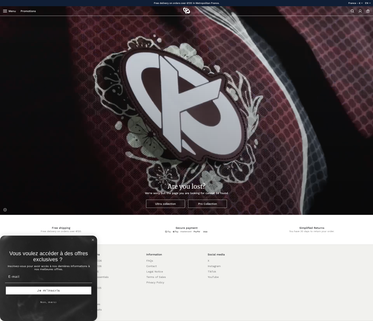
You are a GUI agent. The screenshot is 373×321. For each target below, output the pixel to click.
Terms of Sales (156, 276)
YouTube (213, 276)
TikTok (212, 271)
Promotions (28, 11)
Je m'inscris (48, 290)
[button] (352, 11)
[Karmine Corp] (186, 11)
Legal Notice (154, 271)
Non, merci (48, 302)
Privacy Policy (155, 282)
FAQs (149, 260)
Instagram (214, 266)
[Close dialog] (93, 240)
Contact (151, 266)
